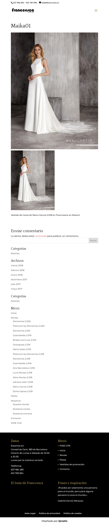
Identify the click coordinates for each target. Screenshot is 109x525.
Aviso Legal (30, 513)
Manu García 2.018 (22, 386)
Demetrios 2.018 (21, 358)
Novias (14, 317)
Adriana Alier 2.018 (23, 382)
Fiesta (14, 396)
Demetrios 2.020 (22, 321)
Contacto (16, 418)
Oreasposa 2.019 (21, 344)
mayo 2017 (16, 289)
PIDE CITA (16, 423)
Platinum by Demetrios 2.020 (29, 326)
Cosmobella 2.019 (22, 335)
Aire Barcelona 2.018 (24, 368)
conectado (41, 236)
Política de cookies (73, 513)
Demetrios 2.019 (21, 330)
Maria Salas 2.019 (22, 349)
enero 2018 (17, 275)
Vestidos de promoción (72, 464)
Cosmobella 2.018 (22, 363)
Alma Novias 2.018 (22, 377)
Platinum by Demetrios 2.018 (28, 354)
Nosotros (16, 401)
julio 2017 (16, 284)
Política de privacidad (49, 513)
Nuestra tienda (21, 404)
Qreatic (63, 521)
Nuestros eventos (22, 413)
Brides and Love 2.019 (24, 340)
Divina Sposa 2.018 (23, 391)
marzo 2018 (17, 265)
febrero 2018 (17, 270)
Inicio (14, 313)
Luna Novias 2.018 (22, 372)
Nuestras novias (21, 409)
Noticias (15, 253)
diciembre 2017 (19, 279)
